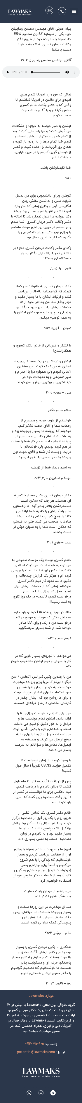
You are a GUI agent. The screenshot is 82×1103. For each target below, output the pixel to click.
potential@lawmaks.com (36, 1052)
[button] (74, 11)
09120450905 (34, 1044)
